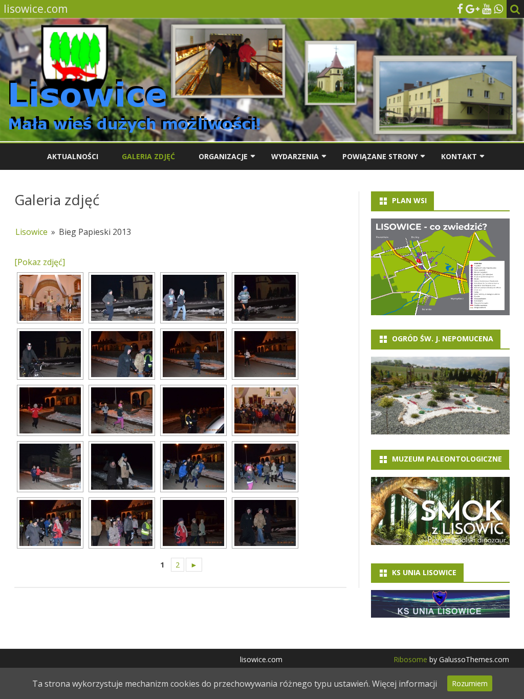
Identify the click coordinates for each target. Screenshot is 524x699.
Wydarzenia (295, 156)
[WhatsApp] (498, 9)
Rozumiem (470, 683)
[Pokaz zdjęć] (39, 262)
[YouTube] (486, 9)
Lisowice (31, 231)
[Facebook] (460, 9)
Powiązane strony (380, 156)
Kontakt (459, 156)
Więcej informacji (404, 683)
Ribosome (410, 659)
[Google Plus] (472, 9)
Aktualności (72, 156)
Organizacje (223, 156)
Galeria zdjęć (148, 156)
